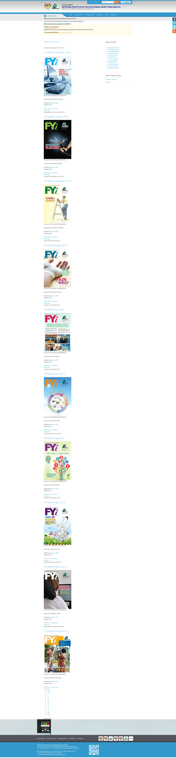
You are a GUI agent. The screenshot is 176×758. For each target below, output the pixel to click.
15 (48, 707)
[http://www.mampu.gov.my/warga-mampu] (131, 738)
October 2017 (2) (113, 49)
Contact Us (113, 15)
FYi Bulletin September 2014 (57, 180)
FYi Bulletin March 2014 (55, 566)
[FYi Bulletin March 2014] (57, 589)
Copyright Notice (63, 738)
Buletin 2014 (54, 103)
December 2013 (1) (113, 68)
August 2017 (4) (113, 53)
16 (48, 709)
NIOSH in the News (111, 79)
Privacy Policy (41, 738)
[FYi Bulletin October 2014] (57, 139)
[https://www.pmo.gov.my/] (106, 738)
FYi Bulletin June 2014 (54, 373)
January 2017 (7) (113, 55)
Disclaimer (73, 738)
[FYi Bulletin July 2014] (57, 332)
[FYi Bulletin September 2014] (57, 203)
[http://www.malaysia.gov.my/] (101, 738)
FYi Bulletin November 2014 (57, 52)
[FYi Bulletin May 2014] (57, 461)
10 (48, 698)
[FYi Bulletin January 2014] (57, 653)
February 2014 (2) (113, 64)
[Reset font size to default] (46, 732)
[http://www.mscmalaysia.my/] (111, 738)
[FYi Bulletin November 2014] (57, 75)
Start (48, 690)
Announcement (90, 15)
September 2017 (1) (114, 51)
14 (48, 705)
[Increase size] (43, 732)
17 (48, 711)
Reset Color (45, 725)
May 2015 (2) (112, 57)
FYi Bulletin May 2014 (54, 438)
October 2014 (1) (113, 59)
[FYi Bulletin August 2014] (57, 268)
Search (116, 2)
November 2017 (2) (113, 47)
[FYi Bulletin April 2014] (57, 525)
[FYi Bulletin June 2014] (57, 396)
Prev (48, 692)
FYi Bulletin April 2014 (54, 502)
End (48, 714)
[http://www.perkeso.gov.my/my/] (126, 738)
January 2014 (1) (113, 66)
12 (48, 702)
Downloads (99, 15)
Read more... (47, 110)
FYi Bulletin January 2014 (56, 631)
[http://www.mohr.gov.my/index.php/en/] (116, 738)
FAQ (106, 15)
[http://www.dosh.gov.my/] (121, 738)
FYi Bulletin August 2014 (55, 245)
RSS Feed (108, 82)
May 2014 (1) (112, 62)
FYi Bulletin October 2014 (56, 116)
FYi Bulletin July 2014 (54, 309)
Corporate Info (79, 15)
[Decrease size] (48, 732)
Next (48, 713)
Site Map (80, 738)
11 (48, 700)
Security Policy (51, 738)
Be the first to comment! (51, 108)
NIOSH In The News (65, 23)
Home (70, 15)
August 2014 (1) (113, 60)
